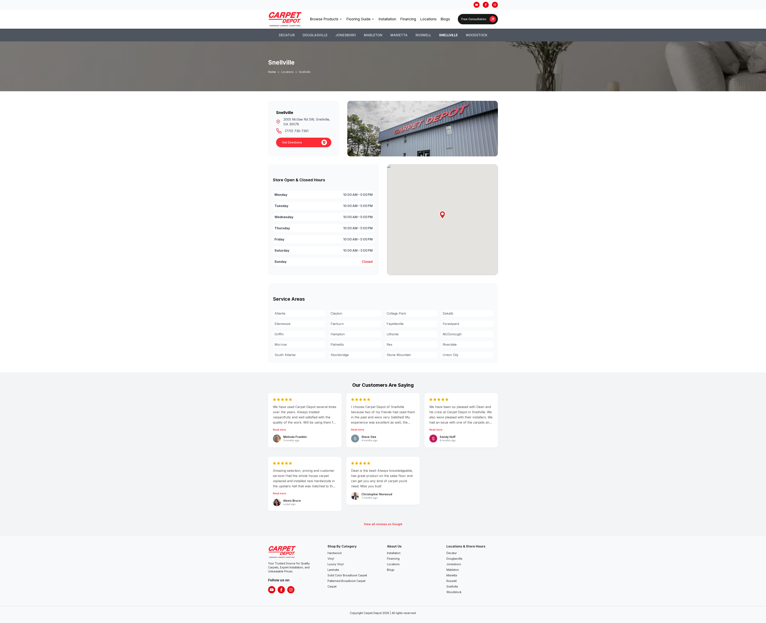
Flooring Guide (358, 19)
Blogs (445, 19)
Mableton (373, 35)
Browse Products (324, 19)
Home (272, 72)
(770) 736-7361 (297, 131)
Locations (428, 19)
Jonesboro (346, 35)
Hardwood (335, 553)
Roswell (423, 35)
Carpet (332, 586)
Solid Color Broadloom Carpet (347, 575)
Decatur (287, 35)
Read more (279, 429)
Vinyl (331, 558)
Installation (387, 19)
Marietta (399, 35)
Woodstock (476, 35)
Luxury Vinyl (336, 564)
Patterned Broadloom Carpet (346, 581)
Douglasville (315, 35)
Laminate (333, 569)
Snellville (448, 35)
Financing (408, 19)
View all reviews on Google (383, 524)
